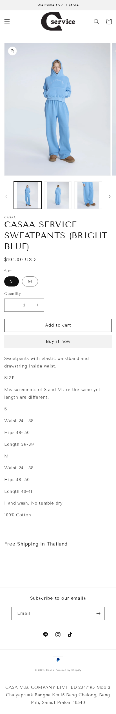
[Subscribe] (98, 613)
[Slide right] (110, 196)
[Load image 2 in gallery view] (58, 195)
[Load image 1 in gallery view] (27, 195)
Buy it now (58, 341)
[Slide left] (6, 196)
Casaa (50, 670)
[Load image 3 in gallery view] (88, 195)
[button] (7, 21)
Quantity (12, 294)
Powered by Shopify (68, 670)
